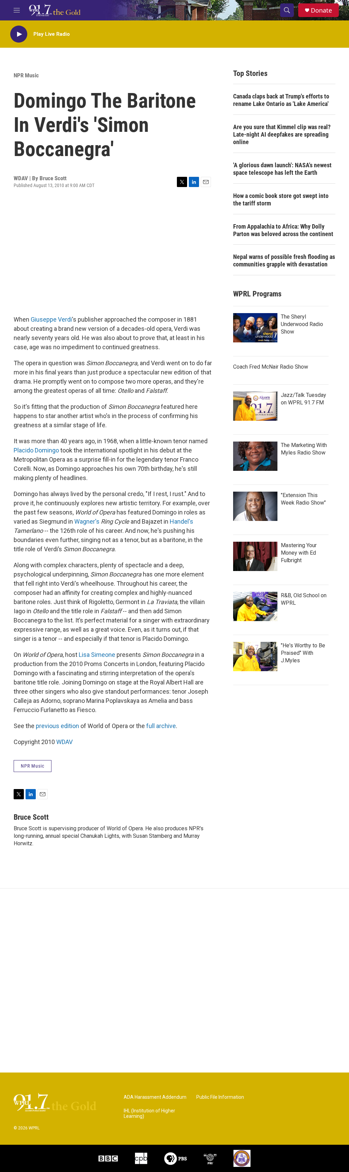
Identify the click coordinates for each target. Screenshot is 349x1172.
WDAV (64, 741)
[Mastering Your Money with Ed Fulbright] (255, 556)
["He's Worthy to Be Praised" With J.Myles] (255, 656)
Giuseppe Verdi (51, 319)
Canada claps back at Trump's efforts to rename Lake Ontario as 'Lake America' (281, 100)
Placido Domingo (36, 450)
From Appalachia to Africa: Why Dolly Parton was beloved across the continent (283, 230)
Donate (321, 10)
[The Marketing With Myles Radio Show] (255, 456)
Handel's (181, 521)
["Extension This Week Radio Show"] (255, 506)
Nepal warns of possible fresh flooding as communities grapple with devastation (284, 260)
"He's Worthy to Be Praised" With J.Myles (303, 653)
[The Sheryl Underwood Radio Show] (255, 327)
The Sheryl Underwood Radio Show (302, 324)
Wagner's (87, 521)
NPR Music (26, 75)
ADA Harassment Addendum (155, 1097)
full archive (161, 725)
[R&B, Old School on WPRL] (255, 606)
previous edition (57, 725)
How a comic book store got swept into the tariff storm (281, 199)
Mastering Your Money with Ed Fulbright (299, 553)
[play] (18, 34)
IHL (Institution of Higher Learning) (149, 1113)
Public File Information (220, 1097)
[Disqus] (174, 980)
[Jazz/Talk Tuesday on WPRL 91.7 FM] (255, 406)
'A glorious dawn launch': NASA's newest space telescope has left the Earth (282, 168)
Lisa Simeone (97, 654)
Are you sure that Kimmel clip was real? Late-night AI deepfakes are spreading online (282, 134)
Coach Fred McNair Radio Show (270, 367)
